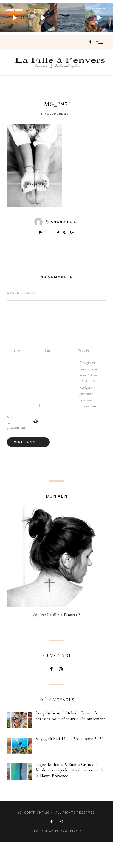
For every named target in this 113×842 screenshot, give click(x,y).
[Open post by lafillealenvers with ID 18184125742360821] (99, 17)
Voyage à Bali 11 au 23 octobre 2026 (70, 739)
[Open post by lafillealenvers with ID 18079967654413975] (42, 17)
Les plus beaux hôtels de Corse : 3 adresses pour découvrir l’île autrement (70, 716)
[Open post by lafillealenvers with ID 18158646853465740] (70, 17)
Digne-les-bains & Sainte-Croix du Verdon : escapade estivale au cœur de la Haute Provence (70, 770)
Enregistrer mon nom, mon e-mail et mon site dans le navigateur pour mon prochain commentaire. (90, 384)
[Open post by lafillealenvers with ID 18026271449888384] (14, 17)
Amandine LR (64, 222)
